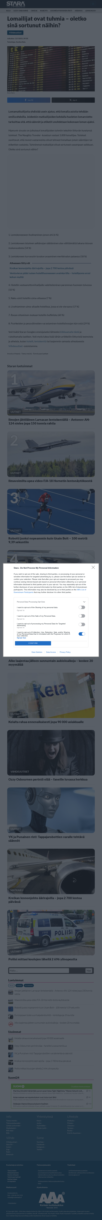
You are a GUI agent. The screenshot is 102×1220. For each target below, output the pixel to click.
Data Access (51, 652)
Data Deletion (37, 652)
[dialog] (51, 610)
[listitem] (51, 602)
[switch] (82, 607)
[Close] (94, 568)
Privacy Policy (65, 652)
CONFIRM (33, 643)
